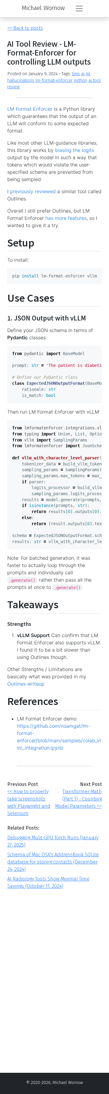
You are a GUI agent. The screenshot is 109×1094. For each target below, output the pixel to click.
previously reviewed (33, 191)
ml (88, 73)
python (80, 80)
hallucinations (20, 80)
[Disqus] (54, 975)
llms (76, 73)
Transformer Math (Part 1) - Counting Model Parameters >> (78, 799)
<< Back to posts (25, 28)
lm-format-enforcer (54, 80)
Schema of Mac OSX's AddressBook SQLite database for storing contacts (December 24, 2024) (53, 862)
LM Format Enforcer (29, 109)
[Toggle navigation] (79, 8)
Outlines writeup (26, 684)
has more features (66, 218)
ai (82, 73)
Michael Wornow (43, 8)
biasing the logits (74, 150)
